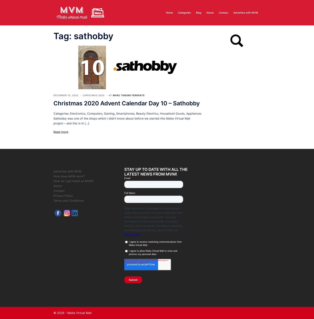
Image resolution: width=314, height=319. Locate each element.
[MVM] (80, 12)
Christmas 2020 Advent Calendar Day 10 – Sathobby (126, 103)
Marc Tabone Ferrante (129, 95)
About (210, 12)
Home (169, 12)
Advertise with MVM (245, 12)
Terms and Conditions (68, 200)
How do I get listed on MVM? (73, 181)
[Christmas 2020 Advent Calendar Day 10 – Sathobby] (128, 67)
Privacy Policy (63, 195)
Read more (60, 132)
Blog (198, 12)
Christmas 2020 (93, 95)
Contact (223, 12)
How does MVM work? (69, 176)
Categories (184, 12)
